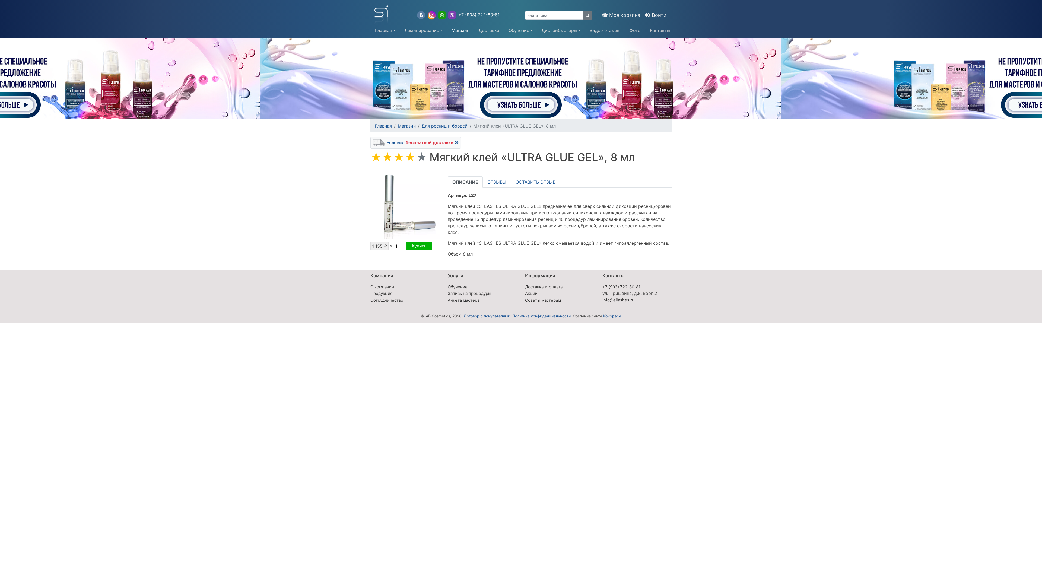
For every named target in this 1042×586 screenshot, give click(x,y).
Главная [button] (383, 30)
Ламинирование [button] (422, 30)
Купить (419, 246)
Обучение (458, 286)
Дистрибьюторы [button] (559, 30)
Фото (635, 30)
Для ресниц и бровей (445, 126)
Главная (383, 126)
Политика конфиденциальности (541, 316)
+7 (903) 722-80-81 (479, 14)
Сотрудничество (386, 300)
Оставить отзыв (535, 182)
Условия (419, 142)
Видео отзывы (605, 30)
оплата (556, 286)
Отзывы (496, 182)
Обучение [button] (519, 30)
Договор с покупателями (487, 316)
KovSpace (612, 316)
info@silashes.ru (618, 299)
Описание (465, 182)
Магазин (460, 30)
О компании (382, 286)
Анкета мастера (463, 300)
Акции (531, 293)
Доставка (489, 30)
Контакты (660, 30)
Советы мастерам (543, 300)
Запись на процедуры (469, 293)
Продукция (381, 293)
